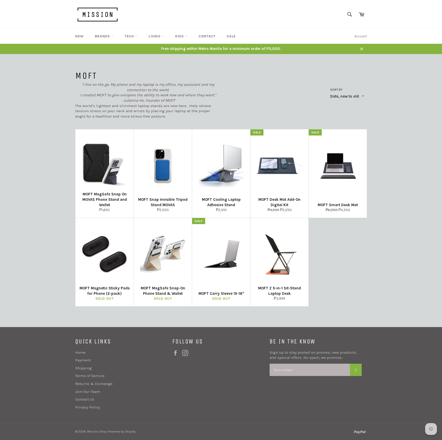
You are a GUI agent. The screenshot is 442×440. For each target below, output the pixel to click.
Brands (103, 36)
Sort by (336, 89)
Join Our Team (87, 391)
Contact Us (84, 399)
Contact (206, 36)
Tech (130, 36)
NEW (79, 36)
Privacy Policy (87, 407)
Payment (83, 360)
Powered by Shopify (122, 431)
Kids (180, 36)
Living (155, 36)
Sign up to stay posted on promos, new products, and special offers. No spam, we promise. (313, 355)
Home (80, 352)
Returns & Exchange (94, 383)
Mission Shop (97, 431)
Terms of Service (90, 375)
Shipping (83, 368)
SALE (231, 36)
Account (361, 36)
